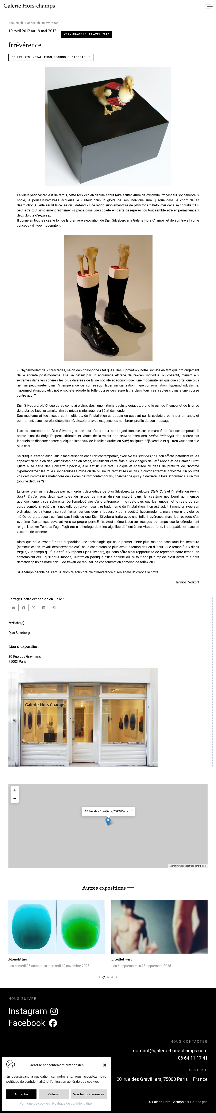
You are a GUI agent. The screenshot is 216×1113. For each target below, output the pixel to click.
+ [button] (14, 790)
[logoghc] (29, 6)
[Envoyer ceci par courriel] (13, 607)
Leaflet (172, 866)
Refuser (54, 1094)
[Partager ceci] (24, 607)
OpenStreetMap (186, 866)
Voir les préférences (88, 1094)
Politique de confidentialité (72, 1103)
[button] (105, 1065)
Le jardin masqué (188, 959)
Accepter (21, 1094)
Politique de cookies (34, 1103)
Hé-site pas (199, 1102)
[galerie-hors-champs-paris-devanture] (83, 717)
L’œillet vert (81, 959)
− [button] (14, 798)
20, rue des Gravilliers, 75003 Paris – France (162, 1079)
